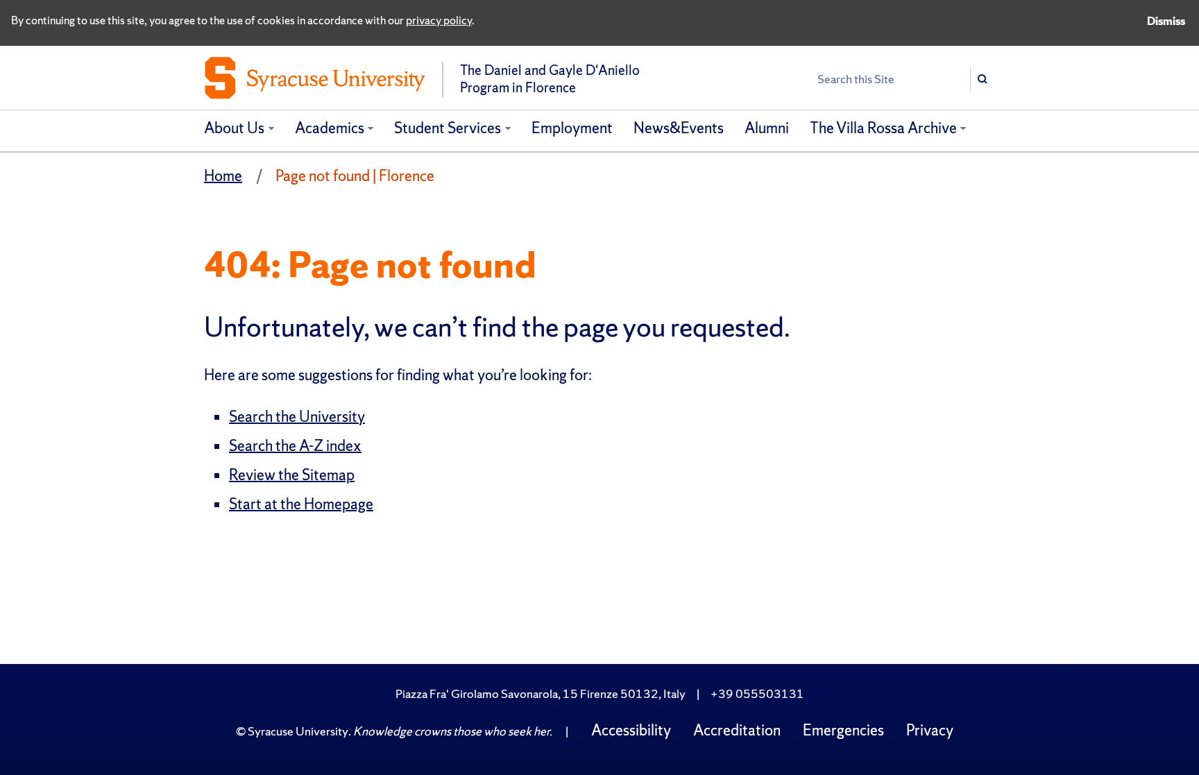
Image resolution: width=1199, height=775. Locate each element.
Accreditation (737, 730)
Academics (329, 128)
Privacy (929, 730)
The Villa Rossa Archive (883, 128)
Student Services (447, 128)
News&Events (678, 128)
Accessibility (631, 730)
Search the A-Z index (295, 446)
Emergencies (843, 730)
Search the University (297, 417)
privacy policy (439, 20)
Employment (572, 128)
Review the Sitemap (292, 475)
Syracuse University (298, 731)
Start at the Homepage (301, 504)
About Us (234, 128)
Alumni (767, 128)
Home (223, 176)
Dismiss (1166, 20)
